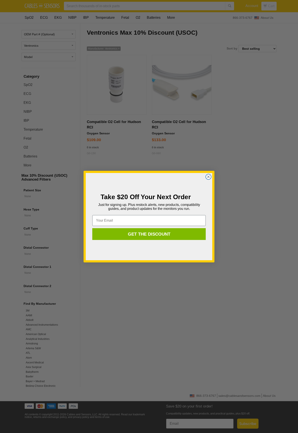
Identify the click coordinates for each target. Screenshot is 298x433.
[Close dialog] (208, 177)
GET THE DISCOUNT (149, 234)
